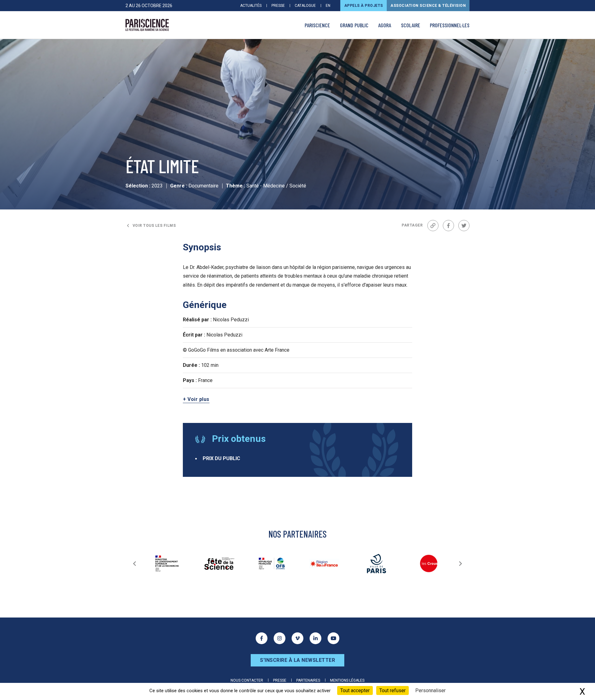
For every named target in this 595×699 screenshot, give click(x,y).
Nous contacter (247, 680)
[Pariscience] (147, 25)
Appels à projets (363, 5)
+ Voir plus (196, 399)
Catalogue (305, 5)
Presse (278, 5)
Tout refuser (392, 690)
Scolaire (410, 25)
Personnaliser (430, 690)
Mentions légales (347, 680)
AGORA (384, 25)
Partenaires (308, 680)
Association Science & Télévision (428, 5)
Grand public (354, 25)
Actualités (251, 5)
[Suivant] (460, 563)
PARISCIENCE (317, 25)
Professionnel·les (449, 25)
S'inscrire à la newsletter (297, 660)
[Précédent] (134, 563)
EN (328, 5)
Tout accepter (355, 690)
